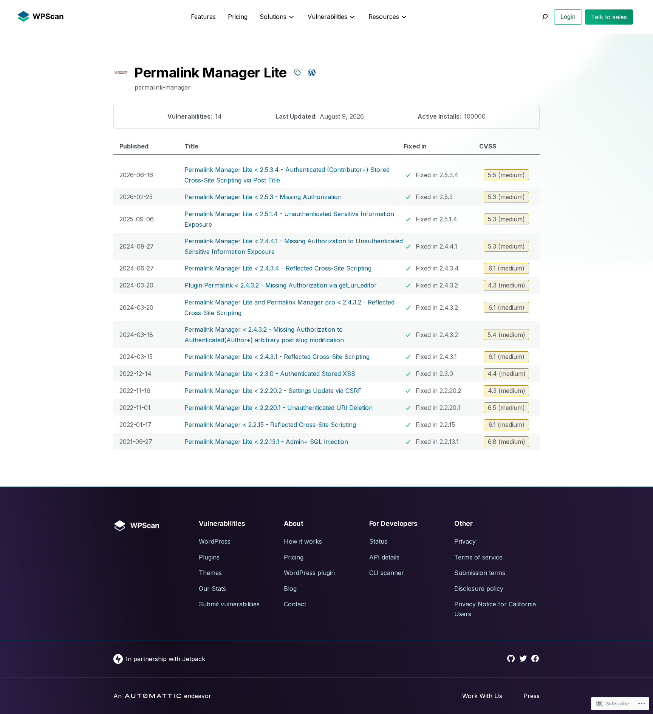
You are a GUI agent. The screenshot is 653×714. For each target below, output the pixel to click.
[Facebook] (535, 658)
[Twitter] (523, 658)
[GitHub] (510, 658)
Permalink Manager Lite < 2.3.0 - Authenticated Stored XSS (269, 373)
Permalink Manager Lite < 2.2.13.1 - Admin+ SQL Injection (266, 441)
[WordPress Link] (312, 72)
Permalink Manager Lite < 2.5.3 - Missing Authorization (263, 197)
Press (531, 696)
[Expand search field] (544, 16)
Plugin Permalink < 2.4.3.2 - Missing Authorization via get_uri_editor (280, 285)
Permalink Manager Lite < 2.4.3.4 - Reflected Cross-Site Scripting (277, 268)
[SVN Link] (297, 72)
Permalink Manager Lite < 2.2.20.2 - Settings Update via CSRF (273, 390)
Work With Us (482, 696)
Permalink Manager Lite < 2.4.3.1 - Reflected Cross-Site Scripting (277, 356)
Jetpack (193, 659)
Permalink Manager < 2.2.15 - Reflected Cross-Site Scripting (270, 424)
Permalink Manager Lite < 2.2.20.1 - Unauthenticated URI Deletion (278, 407)
